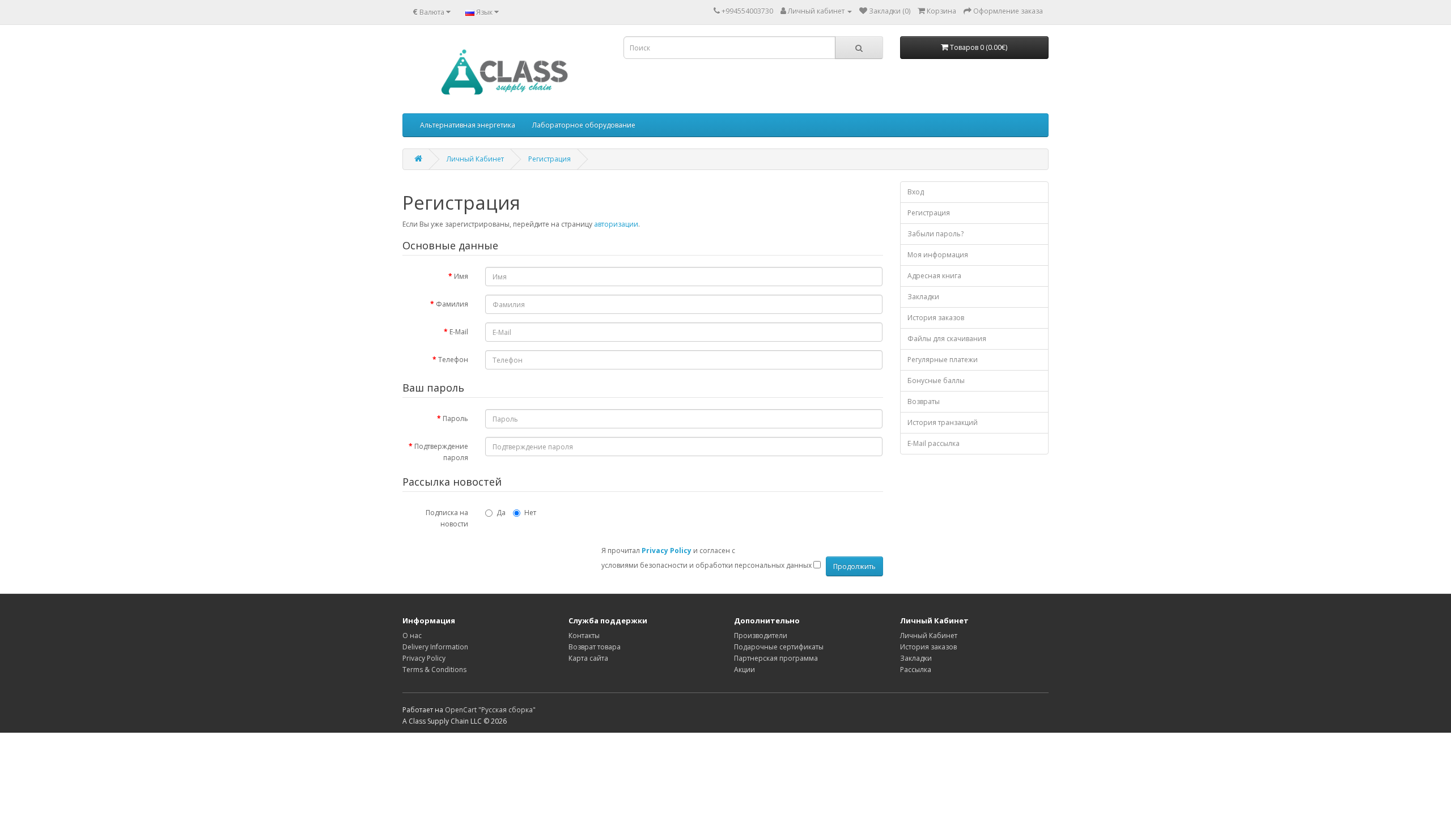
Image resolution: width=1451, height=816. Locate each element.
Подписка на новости (447, 518)
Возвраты (923, 401)
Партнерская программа (776, 658)
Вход (915, 192)
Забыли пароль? (935, 234)
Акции (744, 669)
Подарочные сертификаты (779, 647)
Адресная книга (934, 275)
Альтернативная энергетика (467, 125)
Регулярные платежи (942, 359)
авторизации (616, 224)
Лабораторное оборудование (583, 125)
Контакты (584, 635)
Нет (530, 512)
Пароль (455, 418)
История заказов (935, 317)
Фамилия (452, 304)
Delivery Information (435, 647)
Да (501, 512)
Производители (760, 635)
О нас (412, 635)
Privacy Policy (424, 658)
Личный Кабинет (475, 159)
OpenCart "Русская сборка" (490, 710)
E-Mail (458, 332)
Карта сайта (588, 658)
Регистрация (549, 159)
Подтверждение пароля (441, 451)
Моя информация (937, 255)
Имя (461, 276)
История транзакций (942, 422)
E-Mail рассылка (933, 443)
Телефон (453, 359)
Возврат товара (594, 647)
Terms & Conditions (434, 669)
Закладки (923, 296)
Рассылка (915, 669)
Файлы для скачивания (946, 338)
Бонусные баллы (936, 380)
